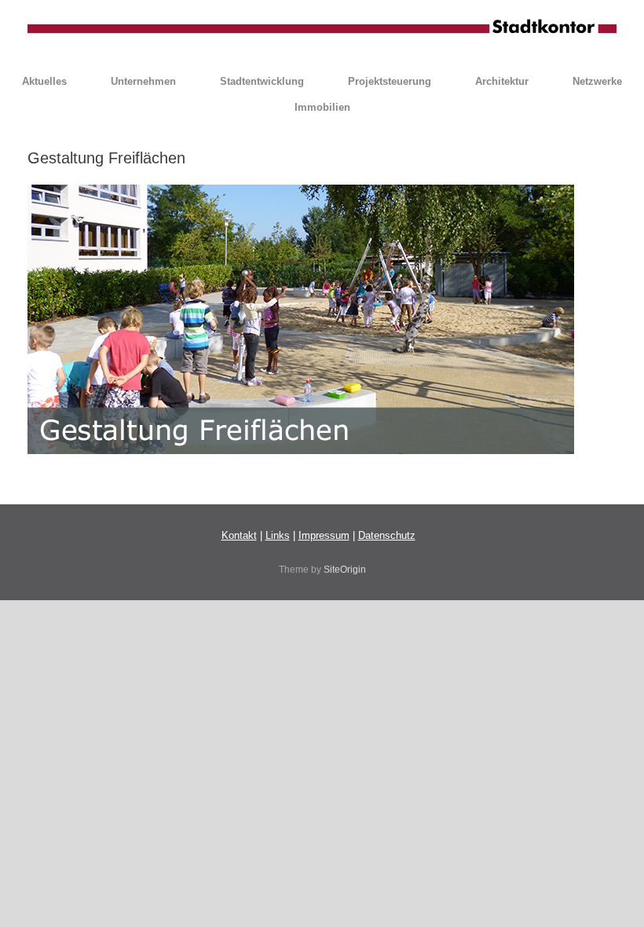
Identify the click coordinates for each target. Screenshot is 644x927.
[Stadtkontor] (322, 28)
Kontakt (239, 535)
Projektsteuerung (389, 81)
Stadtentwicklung (262, 81)
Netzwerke (597, 81)
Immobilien (322, 107)
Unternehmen (143, 81)
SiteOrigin (345, 569)
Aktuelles (44, 81)
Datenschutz (386, 535)
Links (277, 535)
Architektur (502, 81)
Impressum (323, 535)
